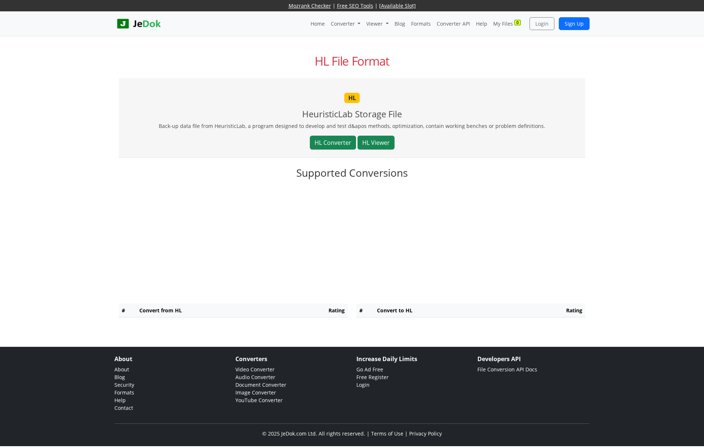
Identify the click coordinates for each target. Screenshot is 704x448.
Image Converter (255, 392)
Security (124, 384)
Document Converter (260, 384)
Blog (400, 23)
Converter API (453, 23)
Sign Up (574, 23)
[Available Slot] (397, 5)
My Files (506, 23)
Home (318, 23)
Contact (123, 407)
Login (542, 23)
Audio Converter (255, 377)
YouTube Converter (259, 400)
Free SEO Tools (355, 5)
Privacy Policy (425, 433)
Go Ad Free (369, 369)
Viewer (375, 23)
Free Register (372, 377)
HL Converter (333, 143)
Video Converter (255, 369)
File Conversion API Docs (507, 369)
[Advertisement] (352, 246)
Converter (343, 23)
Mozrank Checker (310, 5)
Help (481, 23)
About (121, 369)
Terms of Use (387, 433)
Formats (421, 23)
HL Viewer (376, 143)
